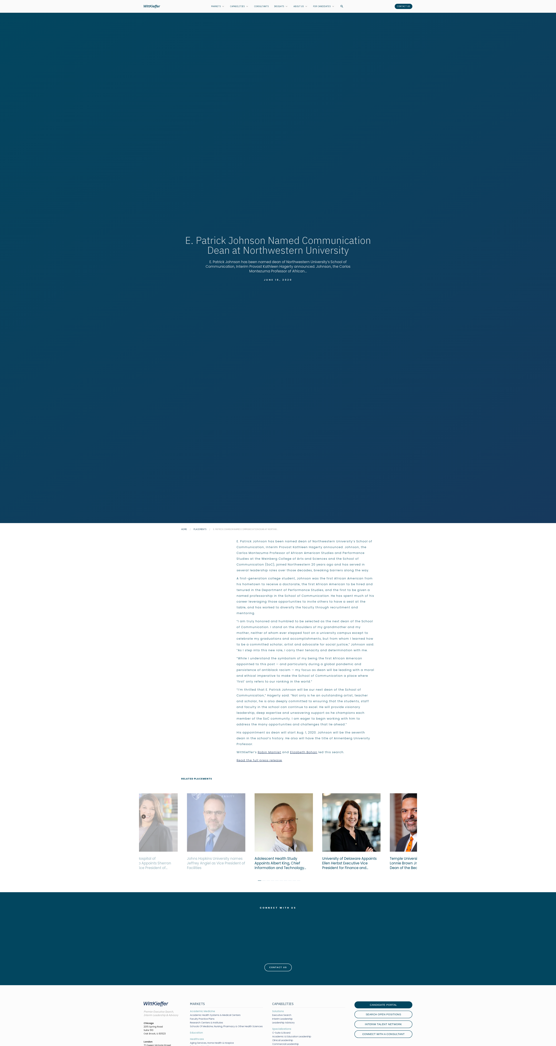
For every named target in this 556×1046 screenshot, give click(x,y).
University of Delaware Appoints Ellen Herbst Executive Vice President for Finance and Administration (319, 863)
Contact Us (403, 6)
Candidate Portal (383, 1004)
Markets (216, 6)
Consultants (261, 6)
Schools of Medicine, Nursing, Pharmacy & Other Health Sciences (226, 1026)
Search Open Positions (383, 1014)
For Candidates (322, 6)
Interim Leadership (282, 1019)
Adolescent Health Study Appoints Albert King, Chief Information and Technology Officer (249, 863)
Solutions (278, 1011)
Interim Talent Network (383, 1024)
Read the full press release (259, 760)
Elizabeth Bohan (303, 752)
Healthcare (197, 1039)
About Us (298, 6)
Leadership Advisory (283, 1022)
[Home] (152, 6)
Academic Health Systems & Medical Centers (215, 1015)
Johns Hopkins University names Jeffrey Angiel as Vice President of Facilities (186, 863)
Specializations (281, 1028)
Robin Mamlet (269, 752)
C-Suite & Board (281, 1033)
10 (297, 881)
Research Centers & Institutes (206, 1022)
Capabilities (237, 6)
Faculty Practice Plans (202, 1019)
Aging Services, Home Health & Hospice (212, 1043)
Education (196, 1032)
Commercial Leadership (285, 1044)
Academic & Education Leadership (291, 1036)
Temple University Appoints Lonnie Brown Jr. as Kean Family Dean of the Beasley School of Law (387, 863)
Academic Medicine (202, 1011)
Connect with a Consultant (383, 1034)
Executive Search (281, 1015)
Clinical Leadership (282, 1040)
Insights (279, 6)
